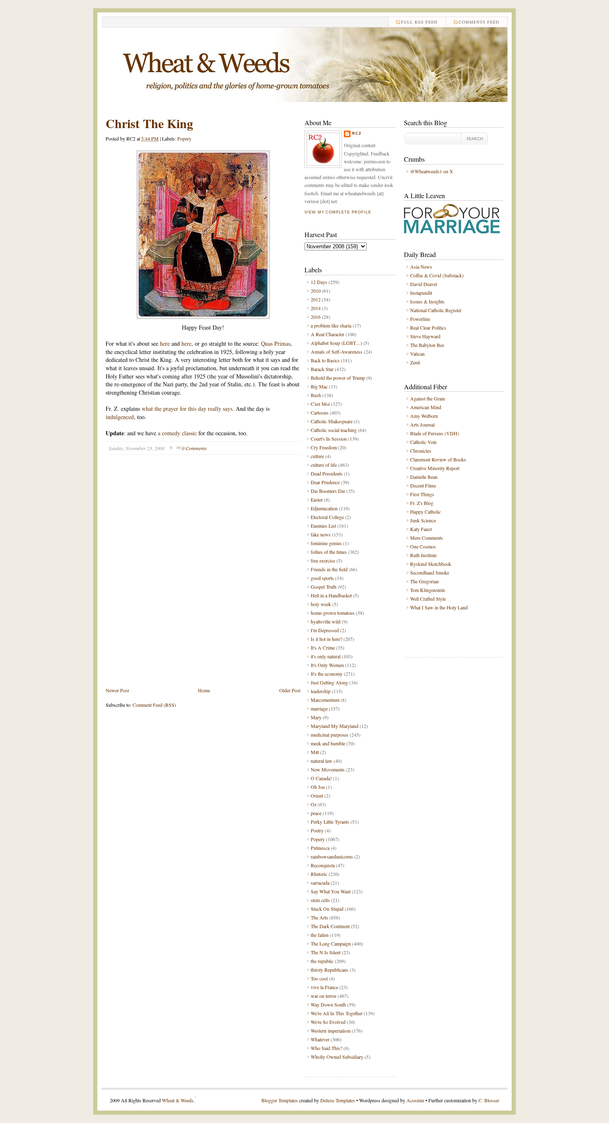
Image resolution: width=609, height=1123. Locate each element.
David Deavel (423, 284)
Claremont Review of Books (438, 459)
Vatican (417, 353)
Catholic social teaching (334, 430)
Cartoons (320, 412)
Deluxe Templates (337, 1100)
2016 (316, 316)
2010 (316, 290)
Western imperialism (330, 1030)
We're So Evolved (328, 1022)
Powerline (420, 318)
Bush (316, 395)
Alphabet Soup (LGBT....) (336, 343)
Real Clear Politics (428, 327)
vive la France (324, 987)
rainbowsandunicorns (332, 856)
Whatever (320, 1039)
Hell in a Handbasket (331, 595)
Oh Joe (318, 786)
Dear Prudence (325, 482)
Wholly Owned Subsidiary (337, 1056)
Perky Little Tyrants (330, 821)
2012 (316, 299)
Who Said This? (326, 1048)
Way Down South (328, 1004)
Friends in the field (329, 569)
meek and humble (328, 743)
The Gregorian (424, 581)
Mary (316, 717)
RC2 (356, 133)
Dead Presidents (327, 473)
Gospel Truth (323, 586)
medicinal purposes (329, 734)
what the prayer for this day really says (187, 408)
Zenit (415, 362)
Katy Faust (421, 529)
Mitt (315, 752)
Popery (184, 138)
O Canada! (321, 778)
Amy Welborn (424, 415)
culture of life (324, 464)
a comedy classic (177, 433)
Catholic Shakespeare (332, 421)
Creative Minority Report (434, 468)
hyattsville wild (326, 621)
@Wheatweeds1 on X (431, 171)
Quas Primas (275, 343)
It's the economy (327, 673)
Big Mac (319, 386)
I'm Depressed (325, 630)
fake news (321, 534)
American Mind (425, 407)
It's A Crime (323, 647)
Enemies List (323, 525)
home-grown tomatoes (333, 612)
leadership (321, 691)
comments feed (479, 22)
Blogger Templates (279, 1100)
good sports (322, 578)
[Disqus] (203, 577)
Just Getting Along (329, 682)
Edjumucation (324, 508)
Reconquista (323, 865)
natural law (321, 760)
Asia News (421, 266)
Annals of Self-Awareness (336, 351)
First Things (422, 494)
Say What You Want (330, 891)
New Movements (328, 769)
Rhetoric (319, 874)
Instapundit (421, 292)
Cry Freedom (324, 447)
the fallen (320, 934)
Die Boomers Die (328, 491)
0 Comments (194, 448)
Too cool (319, 978)
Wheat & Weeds (177, 1100)
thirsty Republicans (329, 969)
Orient (317, 795)
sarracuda (320, 882)
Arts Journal (422, 424)
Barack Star (322, 369)
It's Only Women (327, 665)
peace (316, 813)
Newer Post (117, 690)
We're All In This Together (336, 1013)
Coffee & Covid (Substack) (437, 275)
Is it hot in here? (326, 638)
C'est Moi (320, 403)
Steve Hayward (425, 336)
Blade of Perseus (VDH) (434, 433)
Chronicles (420, 450)
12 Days (319, 282)
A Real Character (327, 334)
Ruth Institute (423, 555)
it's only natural (326, 656)
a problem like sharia (331, 325)
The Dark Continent (330, 926)
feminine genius (326, 543)
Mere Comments (426, 537)
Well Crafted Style (428, 598)
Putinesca (320, 847)
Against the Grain (427, 398)
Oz (314, 804)
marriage (319, 708)
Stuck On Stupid (327, 908)
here (165, 343)
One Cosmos (423, 546)
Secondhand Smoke (429, 572)
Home (204, 690)
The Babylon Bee (427, 345)
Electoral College (327, 517)
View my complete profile (337, 212)
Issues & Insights (427, 301)
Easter (317, 499)
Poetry (317, 830)
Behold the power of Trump (338, 377)
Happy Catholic (425, 511)
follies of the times (329, 551)
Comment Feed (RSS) (154, 704)
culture (317, 456)
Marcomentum (325, 699)
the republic (322, 961)
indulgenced (120, 417)
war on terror (323, 995)
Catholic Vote (423, 442)
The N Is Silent (326, 952)
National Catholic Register (436, 310)
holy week (321, 604)
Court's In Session (329, 438)
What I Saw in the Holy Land (439, 607)
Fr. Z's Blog (421, 503)
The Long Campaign (331, 943)
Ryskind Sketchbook (430, 563)
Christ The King (149, 123)
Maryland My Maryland (334, 726)
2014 (316, 308)
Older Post (289, 690)
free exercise (323, 560)
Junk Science (423, 520)
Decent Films (423, 485)
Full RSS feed (419, 22)
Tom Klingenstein (427, 590)
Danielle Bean (423, 476)
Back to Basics (325, 360)
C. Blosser (489, 1100)
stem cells (320, 900)
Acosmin (415, 1100)
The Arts (319, 917)
